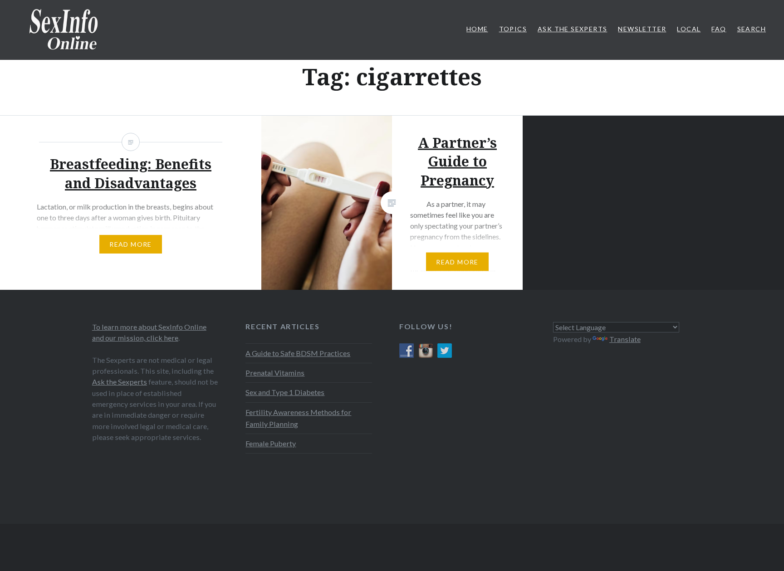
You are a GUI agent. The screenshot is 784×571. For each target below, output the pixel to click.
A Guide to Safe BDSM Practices (297, 353)
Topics (513, 29)
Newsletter (642, 29)
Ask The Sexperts (572, 29)
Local (689, 29)
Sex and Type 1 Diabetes (284, 392)
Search (751, 29)
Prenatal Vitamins (274, 372)
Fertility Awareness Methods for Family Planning (298, 418)
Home (477, 29)
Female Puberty (270, 443)
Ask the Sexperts (119, 381)
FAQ (718, 29)
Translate (625, 339)
